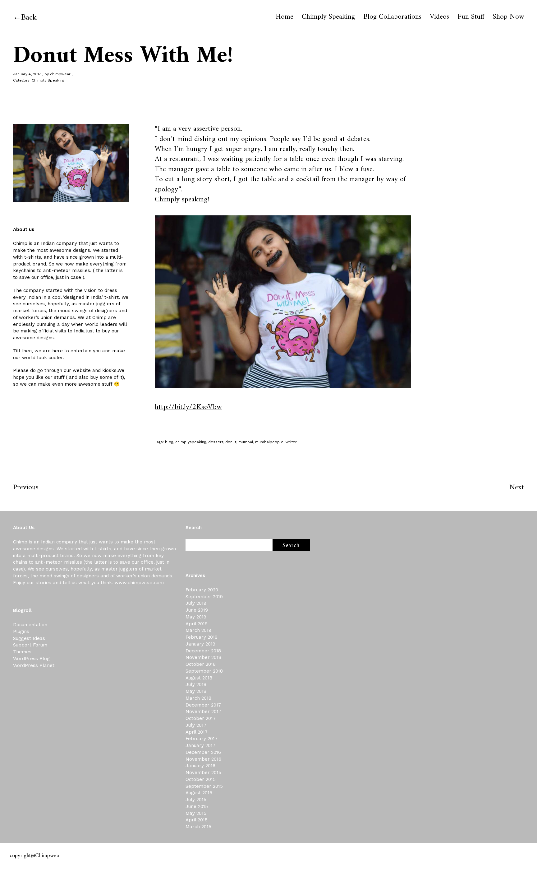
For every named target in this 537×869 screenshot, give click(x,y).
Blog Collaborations (392, 17)
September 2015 (204, 786)
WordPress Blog (31, 658)
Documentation (30, 624)
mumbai (245, 442)
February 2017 (202, 738)
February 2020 (202, 590)
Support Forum (30, 645)
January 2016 (200, 765)
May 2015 (196, 813)
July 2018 (196, 684)
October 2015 (201, 779)
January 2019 (200, 644)
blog (169, 442)
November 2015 (203, 772)
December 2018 (203, 651)
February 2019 (202, 637)
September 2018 (204, 671)
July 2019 (196, 603)
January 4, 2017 (27, 74)
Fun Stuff (470, 17)
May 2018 (196, 691)
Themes (22, 652)
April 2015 (197, 820)
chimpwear (60, 74)
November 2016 (203, 759)
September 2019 (204, 596)
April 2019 (197, 624)
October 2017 (201, 718)
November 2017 (203, 711)
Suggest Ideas (29, 638)
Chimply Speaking (328, 17)
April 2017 (197, 732)
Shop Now (508, 17)
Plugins (21, 631)
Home (284, 17)
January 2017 (200, 745)
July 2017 (196, 725)
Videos (439, 17)
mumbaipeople (269, 442)
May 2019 (196, 617)
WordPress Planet (33, 665)
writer (291, 442)
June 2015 (197, 806)
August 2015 (199, 793)
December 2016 (203, 752)
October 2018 (201, 664)
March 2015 (198, 826)
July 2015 (196, 799)
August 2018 (199, 678)
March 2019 (198, 630)
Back (29, 18)
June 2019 (197, 610)
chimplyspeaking (190, 442)
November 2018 (203, 657)
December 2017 (203, 705)
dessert (215, 442)
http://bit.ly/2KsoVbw (188, 407)
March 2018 (198, 698)
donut (230, 442)
